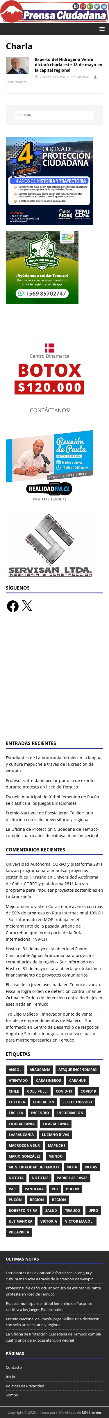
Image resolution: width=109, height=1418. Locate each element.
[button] (101, 28)
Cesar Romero (16, 82)
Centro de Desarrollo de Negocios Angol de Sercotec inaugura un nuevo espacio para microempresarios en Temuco (52, 1033)
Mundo (56, 1156)
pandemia (34, 1188)
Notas (91, 1167)
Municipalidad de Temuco (34, 1167)
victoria (48, 1221)
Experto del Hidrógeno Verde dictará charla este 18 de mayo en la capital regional (68, 65)
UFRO (93, 1210)
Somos (12, 1395)
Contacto (14, 1367)
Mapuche (56, 1145)
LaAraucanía (21, 1134)
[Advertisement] (54, 680)
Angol (15, 1069)
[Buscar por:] (55, 115)
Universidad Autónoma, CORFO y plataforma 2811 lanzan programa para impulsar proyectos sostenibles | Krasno (54, 870)
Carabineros (48, 1080)
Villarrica (19, 1232)
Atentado (18, 1080)
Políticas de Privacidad (25, 1386)
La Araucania (22, 1123)
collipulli (37, 1091)
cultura (17, 1102)
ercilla (16, 1112)
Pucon (72, 1188)
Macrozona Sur (24, 1145)
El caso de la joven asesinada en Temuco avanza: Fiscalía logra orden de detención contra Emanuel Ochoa (54, 991)
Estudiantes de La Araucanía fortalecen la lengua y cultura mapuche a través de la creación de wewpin (53, 764)
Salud (51, 1210)
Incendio (40, 1112)
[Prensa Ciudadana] (54, 19)
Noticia (16, 1177)
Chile (14, 1091)
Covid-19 (64, 1091)
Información (70, 1112)
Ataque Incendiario (77, 1069)
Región (59, 1199)
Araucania (40, 1069)
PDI (55, 1188)
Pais (13, 1188)
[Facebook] (13, 606)
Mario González (24, 1156)
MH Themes (92, 1412)
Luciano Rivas (55, 1134)
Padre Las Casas (72, 1177)
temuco (72, 1210)
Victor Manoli (79, 1221)
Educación (43, 1102)
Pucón (15, 1199)
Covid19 (88, 1091)
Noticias (40, 1177)
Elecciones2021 (77, 1102)
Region (37, 1199)
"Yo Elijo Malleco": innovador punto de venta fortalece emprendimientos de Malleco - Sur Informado (49, 1020)
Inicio (10, 1376)
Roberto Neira (23, 1210)
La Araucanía (56, 1123)
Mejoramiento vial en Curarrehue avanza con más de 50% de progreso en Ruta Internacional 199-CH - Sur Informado (54, 913)
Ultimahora (20, 1221)
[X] (27, 606)
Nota (72, 1167)
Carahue (77, 1080)
